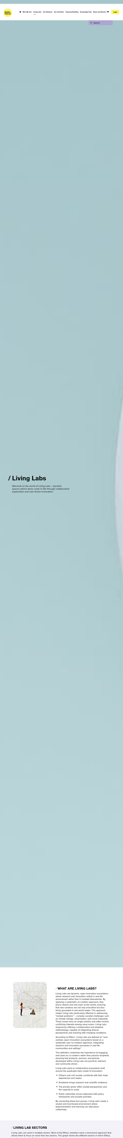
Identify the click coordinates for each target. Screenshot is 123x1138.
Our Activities (59, 12)
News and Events (99, 12)
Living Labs (37, 12)
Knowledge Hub (86, 12)
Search (96, 22)
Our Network (47, 12)
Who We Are (27, 12)
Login (115, 12)
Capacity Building (72, 12)
